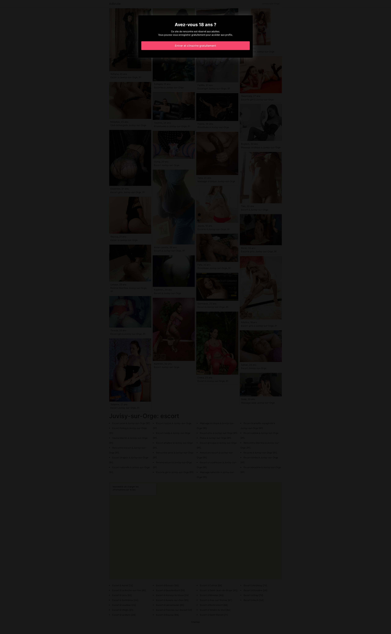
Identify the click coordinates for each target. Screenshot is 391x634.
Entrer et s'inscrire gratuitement (195, 45)
